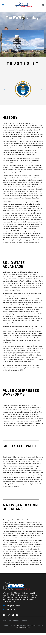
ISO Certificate (14, 621)
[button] (3, 5)
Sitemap (24, 621)
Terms (5, 621)
